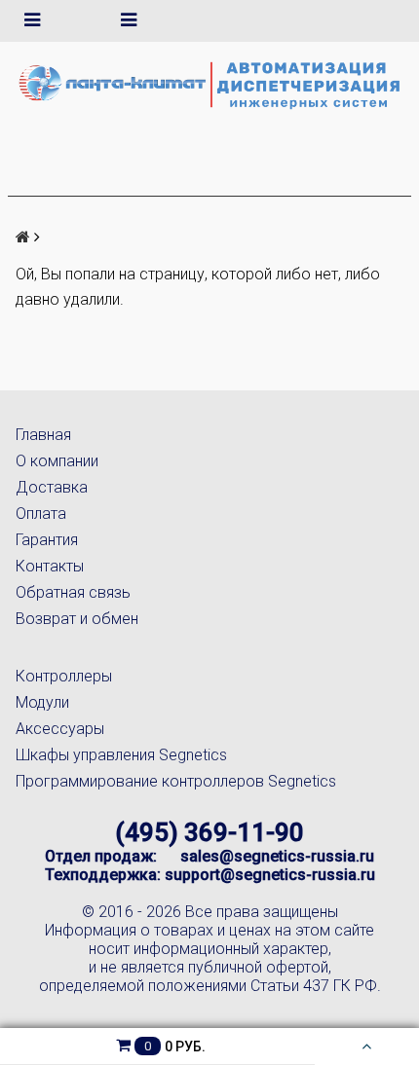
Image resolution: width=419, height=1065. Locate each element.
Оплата (41, 513)
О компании (57, 461)
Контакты (50, 566)
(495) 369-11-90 (209, 832)
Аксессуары (60, 728)
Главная (43, 434)
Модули (42, 702)
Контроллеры (64, 676)
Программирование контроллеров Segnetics (176, 781)
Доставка (52, 487)
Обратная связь (73, 592)
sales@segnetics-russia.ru (277, 856)
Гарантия (47, 540)
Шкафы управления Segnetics (121, 755)
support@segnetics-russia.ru (270, 874)
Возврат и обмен (77, 618)
